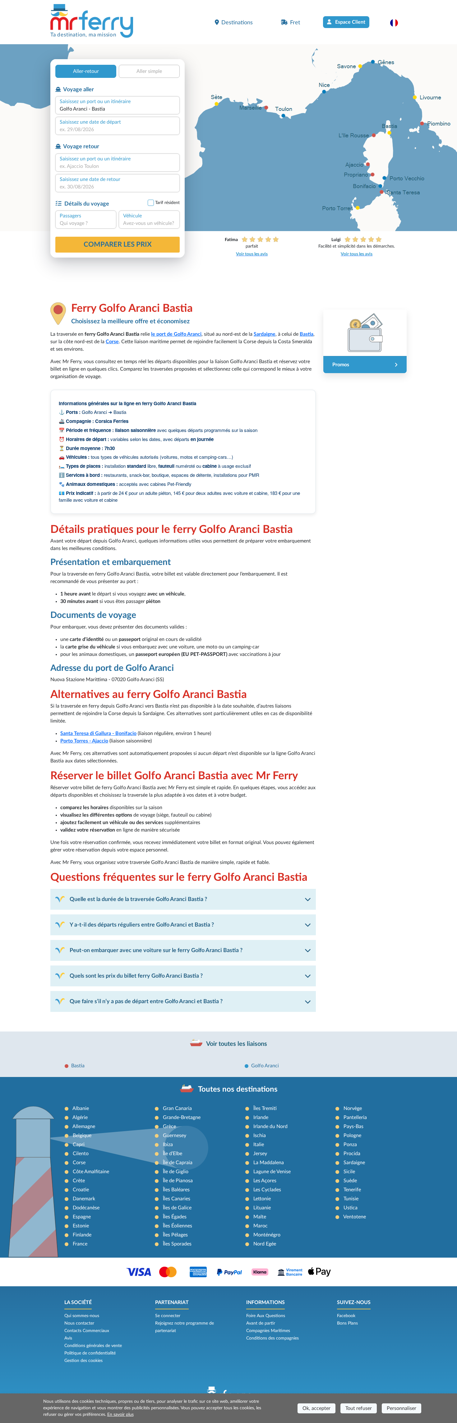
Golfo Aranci (265, 1065)
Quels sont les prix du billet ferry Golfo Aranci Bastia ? (136, 976)
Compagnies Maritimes (268, 1331)
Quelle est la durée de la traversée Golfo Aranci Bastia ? (138, 899)
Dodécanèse (86, 1207)
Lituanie (262, 1207)
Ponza (350, 1144)
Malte (259, 1216)
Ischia (259, 1135)
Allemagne (83, 1126)
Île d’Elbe (172, 1153)
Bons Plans (347, 1323)
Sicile (349, 1171)
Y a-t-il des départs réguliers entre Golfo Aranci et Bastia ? (142, 924)
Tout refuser (358, 1408)
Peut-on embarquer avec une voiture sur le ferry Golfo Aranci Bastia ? (156, 950)
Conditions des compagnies (272, 1338)
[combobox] (117, 109)
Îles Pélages (175, 1234)
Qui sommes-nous (81, 1316)
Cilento (81, 1153)
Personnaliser (401, 1408)
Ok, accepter (316, 1408)
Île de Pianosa (178, 1180)
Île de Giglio (175, 1171)
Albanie (80, 1108)
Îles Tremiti (265, 1108)
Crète (79, 1180)
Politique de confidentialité (90, 1353)
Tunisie (351, 1198)
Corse (79, 1162)
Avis (68, 1338)
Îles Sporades (177, 1243)
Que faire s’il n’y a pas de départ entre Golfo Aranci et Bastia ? (146, 1001)
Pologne (352, 1135)
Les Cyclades (267, 1189)
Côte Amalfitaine (91, 1171)
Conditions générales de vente (93, 1346)
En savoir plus (120, 1414)
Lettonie (262, 1198)
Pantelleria (355, 1117)
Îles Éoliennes (177, 1225)
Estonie (81, 1225)
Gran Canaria (177, 1108)
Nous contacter (79, 1323)
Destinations (237, 22)
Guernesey (174, 1135)
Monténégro (266, 1234)
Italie (258, 1144)
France (80, 1243)
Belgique (82, 1135)
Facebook (346, 1316)
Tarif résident (167, 203)
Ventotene (354, 1216)
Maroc (260, 1225)
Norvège (353, 1108)
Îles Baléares (176, 1189)
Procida (352, 1153)
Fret (295, 22)
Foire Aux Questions (265, 1316)
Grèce (169, 1126)
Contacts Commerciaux (86, 1331)
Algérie (80, 1117)
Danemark (84, 1198)
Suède (350, 1180)
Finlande (82, 1234)
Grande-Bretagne (182, 1117)
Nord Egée (264, 1243)
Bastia (78, 1065)
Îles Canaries (176, 1198)
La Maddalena (268, 1162)
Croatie (81, 1189)
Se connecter (167, 1316)
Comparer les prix (118, 244)
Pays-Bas (353, 1126)
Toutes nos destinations (238, 1089)
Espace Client (349, 22)
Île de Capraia (177, 1162)
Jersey (260, 1153)
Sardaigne (354, 1162)
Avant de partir (260, 1323)
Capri (79, 1144)
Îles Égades (175, 1216)
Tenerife (352, 1189)
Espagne (82, 1216)
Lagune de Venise (272, 1171)
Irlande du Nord (270, 1126)
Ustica (351, 1207)
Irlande (260, 1117)
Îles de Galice (177, 1207)
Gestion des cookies (83, 1361)
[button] (397, 22)
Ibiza (168, 1144)
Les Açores (264, 1180)
